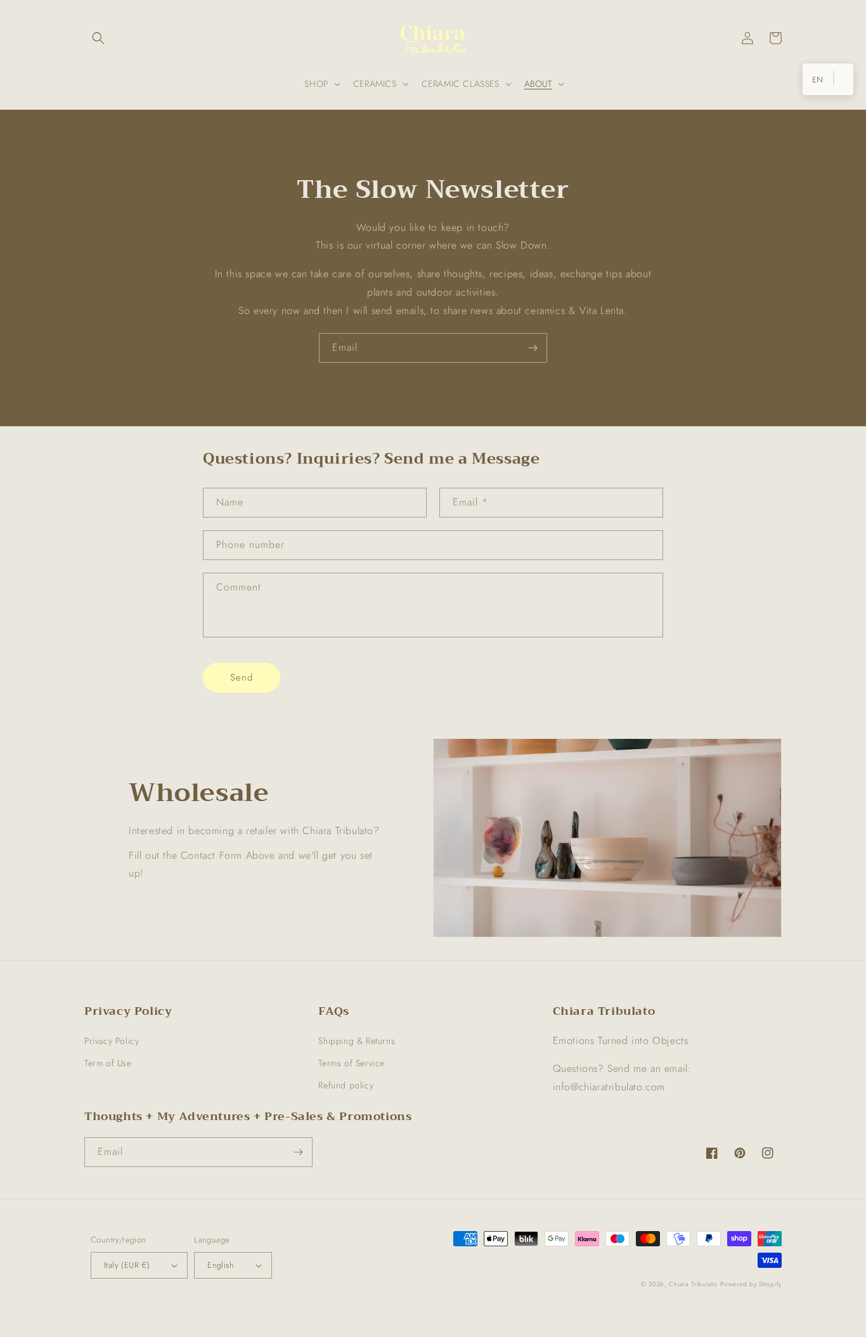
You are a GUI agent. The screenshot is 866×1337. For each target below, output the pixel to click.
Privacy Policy (111, 1040)
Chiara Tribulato (693, 1284)
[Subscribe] (532, 348)
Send (241, 677)
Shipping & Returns (356, 1040)
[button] (98, 38)
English (220, 1265)
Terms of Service (351, 1063)
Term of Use (108, 1063)
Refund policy (345, 1085)
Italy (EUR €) (127, 1265)
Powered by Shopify (751, 1284)
